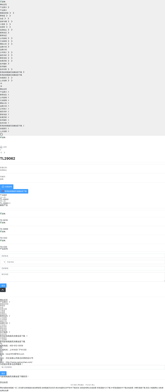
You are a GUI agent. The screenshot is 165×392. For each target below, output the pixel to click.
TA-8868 (4, 229)
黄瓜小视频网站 (152, 388)
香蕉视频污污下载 (104, 388)
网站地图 (3, 388)
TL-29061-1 (5, 203)
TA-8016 (4, 220)
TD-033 (3, 238)
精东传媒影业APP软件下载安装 (67, 388)
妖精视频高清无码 (48, 388)
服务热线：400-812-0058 (11, 345)
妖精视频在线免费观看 (32, 388)
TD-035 (3, 247)
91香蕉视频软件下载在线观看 (122, 388)
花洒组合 (3, 170)
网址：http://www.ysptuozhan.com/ (16, 362)
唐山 (93, 385)
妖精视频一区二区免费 (15, 388)
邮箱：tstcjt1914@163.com (12, 354)
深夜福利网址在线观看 (88, 388)
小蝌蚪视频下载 (140, 388)
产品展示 (9, 142)
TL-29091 (4, 199)
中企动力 (88, 385)
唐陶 (1, 179)
